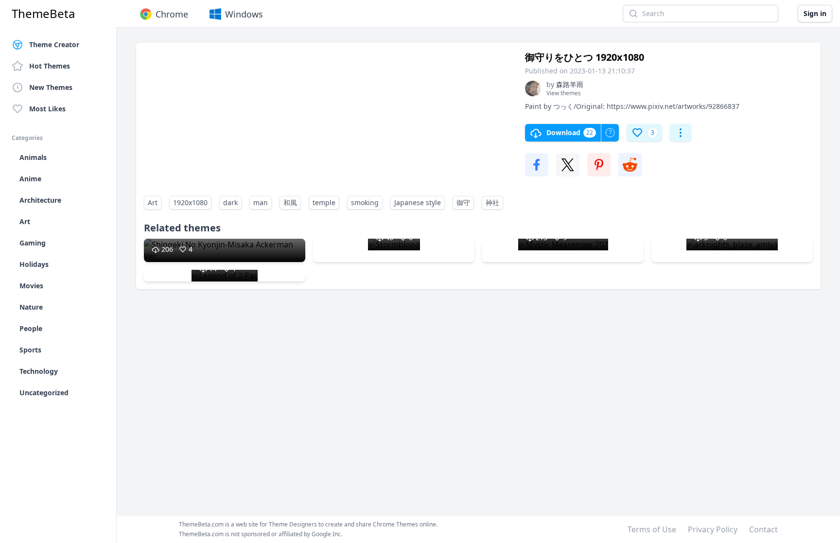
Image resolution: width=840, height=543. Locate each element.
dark (230, 202)
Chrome (172, 14)
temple (324, 202)
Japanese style (417, 202)
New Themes (50, 87)
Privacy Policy (712, 529)
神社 (492, 202)
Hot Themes (49, 65)
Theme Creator (54, 44)
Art (153, 202)
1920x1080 (190, 202)
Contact (763, 529)
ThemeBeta (43, 13)
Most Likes (47, 108)
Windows (244, 14)
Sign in (815, 13)
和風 (290, 202)
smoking (365, 202)
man (260, 202)
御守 (463, 202)
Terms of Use (652, 529)
